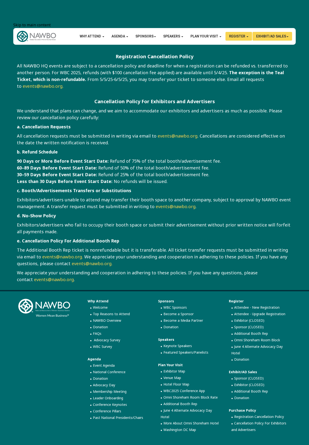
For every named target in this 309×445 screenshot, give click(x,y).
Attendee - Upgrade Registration (259, 314)
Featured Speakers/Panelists (185, 352)
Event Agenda (104, 365)
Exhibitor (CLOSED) (249, 320)
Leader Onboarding (108, 398)
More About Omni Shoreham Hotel (191, 423)
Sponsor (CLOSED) (249, 327)
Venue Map (172, 377)
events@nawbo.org (177, 136)
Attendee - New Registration (257, 307)
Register (237, 36)
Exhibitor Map (174, 371)
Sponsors (144, 36)
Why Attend (98, 301)
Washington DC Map (179, 429)
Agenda (119, 36)
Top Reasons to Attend (111, 314)
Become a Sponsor (178, 314)
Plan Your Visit (170, 365)
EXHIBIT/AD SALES (271, 36)
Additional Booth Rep (180, 403)
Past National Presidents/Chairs (118, 417)
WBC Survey (102, 346)
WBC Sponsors (175, 307)
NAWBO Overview (107, 320)
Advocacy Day (104, 385)
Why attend (91, 36)
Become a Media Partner (183, 320)
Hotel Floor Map (176, 384)
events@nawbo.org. (43, 86)
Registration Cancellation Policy (259, 416)
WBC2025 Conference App (184, 390)
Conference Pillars (107, 411)
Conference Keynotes (110, 404)
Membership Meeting (109, 391)
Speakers (172, 36)
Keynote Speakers (177, 345)
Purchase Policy (242, 410)
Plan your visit (204, 36)
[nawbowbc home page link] (36, 36)
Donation (100, 327)
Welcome (100, 307)
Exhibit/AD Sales (243, 372)
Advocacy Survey (106, 340)
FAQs (97, 333)
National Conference (109, 372)
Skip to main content (32, 25)
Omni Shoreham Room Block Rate (190, 397)
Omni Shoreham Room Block (257, 340)
